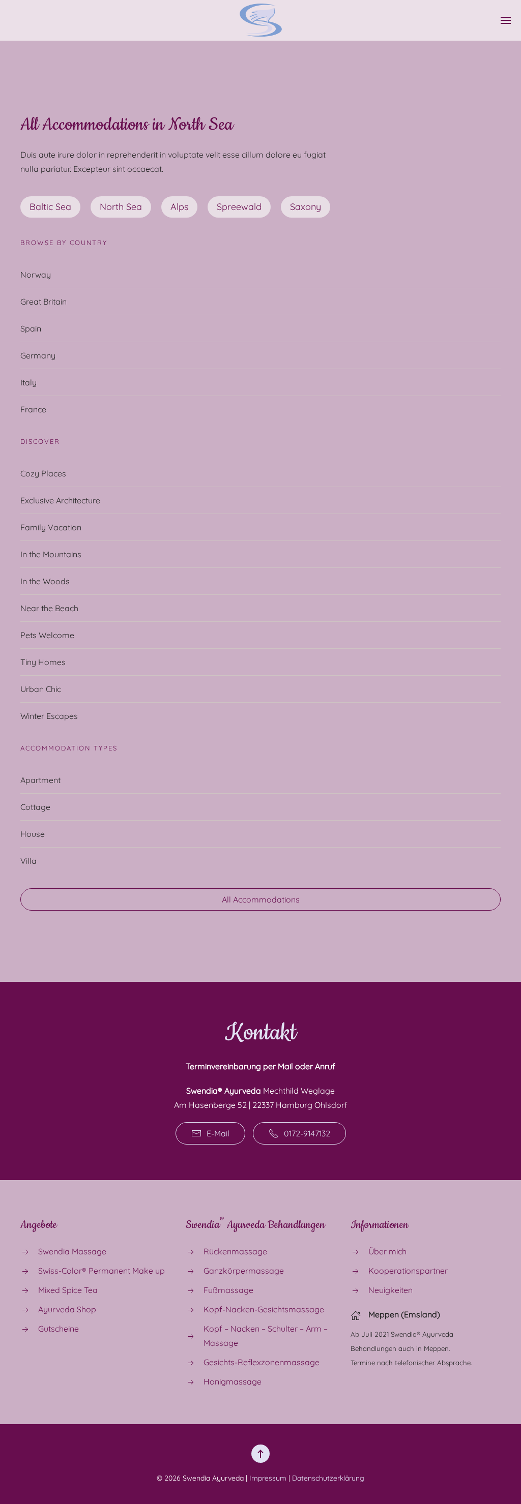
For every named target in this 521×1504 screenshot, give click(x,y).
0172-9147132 (307, 1133)
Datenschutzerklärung (328, 1478)
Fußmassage (228, 1290)
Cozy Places (43, 473)
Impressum (267, 1478)
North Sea (121, 207)
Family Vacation (50, 527)
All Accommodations (261, 899)
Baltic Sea (50, 207)
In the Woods (45, 581)
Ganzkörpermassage (244, 1271)
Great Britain (43, 301)
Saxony (305, 207)
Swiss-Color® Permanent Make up (101, 1271)
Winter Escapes (49, 716)
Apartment (40, 780)
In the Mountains (50, 554)
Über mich (387, 1251)
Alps (179, 207)
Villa (28, 861)
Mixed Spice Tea (68, 1290)
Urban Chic (40, 689)
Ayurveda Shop (67, 1309)
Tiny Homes (43, 662)
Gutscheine (58, 1328)
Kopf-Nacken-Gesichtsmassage (264, 1309)
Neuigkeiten (390, 1290)
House (32, 834)
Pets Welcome (47, 635)
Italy (28, 382)
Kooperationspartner (408, 1271)
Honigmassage (233, 1381)
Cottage (35, 807)
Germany (37, 355)
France (33, 409)
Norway (35, 274)
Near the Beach (49, 608)
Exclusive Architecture (60, 500)
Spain (30, 328)
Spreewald (239, 207)
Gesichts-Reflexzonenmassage (262, 1362)
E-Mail (218, 1133)
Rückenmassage (235, 1251)
